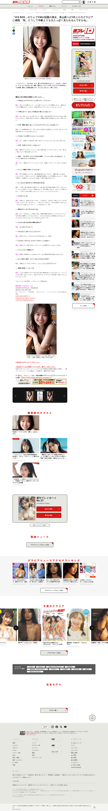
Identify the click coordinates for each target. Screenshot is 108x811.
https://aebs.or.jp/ (31, 734)
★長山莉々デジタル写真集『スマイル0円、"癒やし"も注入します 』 (36, 367)
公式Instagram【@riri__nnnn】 (25, 298)
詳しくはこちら (17, 809)
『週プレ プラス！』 (23, 375)
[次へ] (64, 396)
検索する (79, 2)
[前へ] (15, 396)
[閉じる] (94, 807)
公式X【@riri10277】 (22, 296)
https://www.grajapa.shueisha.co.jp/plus (35, 377)
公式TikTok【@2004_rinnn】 (24, 300)
